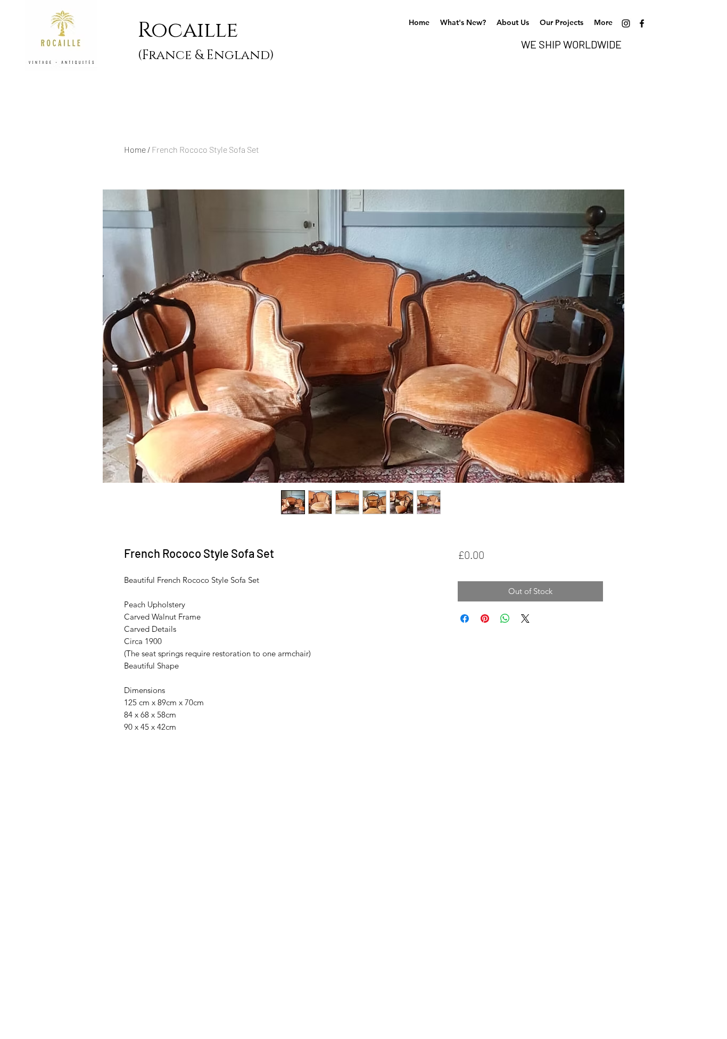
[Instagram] (626, 23)
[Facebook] (642, 23)
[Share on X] (525, 618)
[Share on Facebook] (464, 618)
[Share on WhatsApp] (505, 618)
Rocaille (193, 30)
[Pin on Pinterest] (484, 618)
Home (135, 149)
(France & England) (206, 55)
